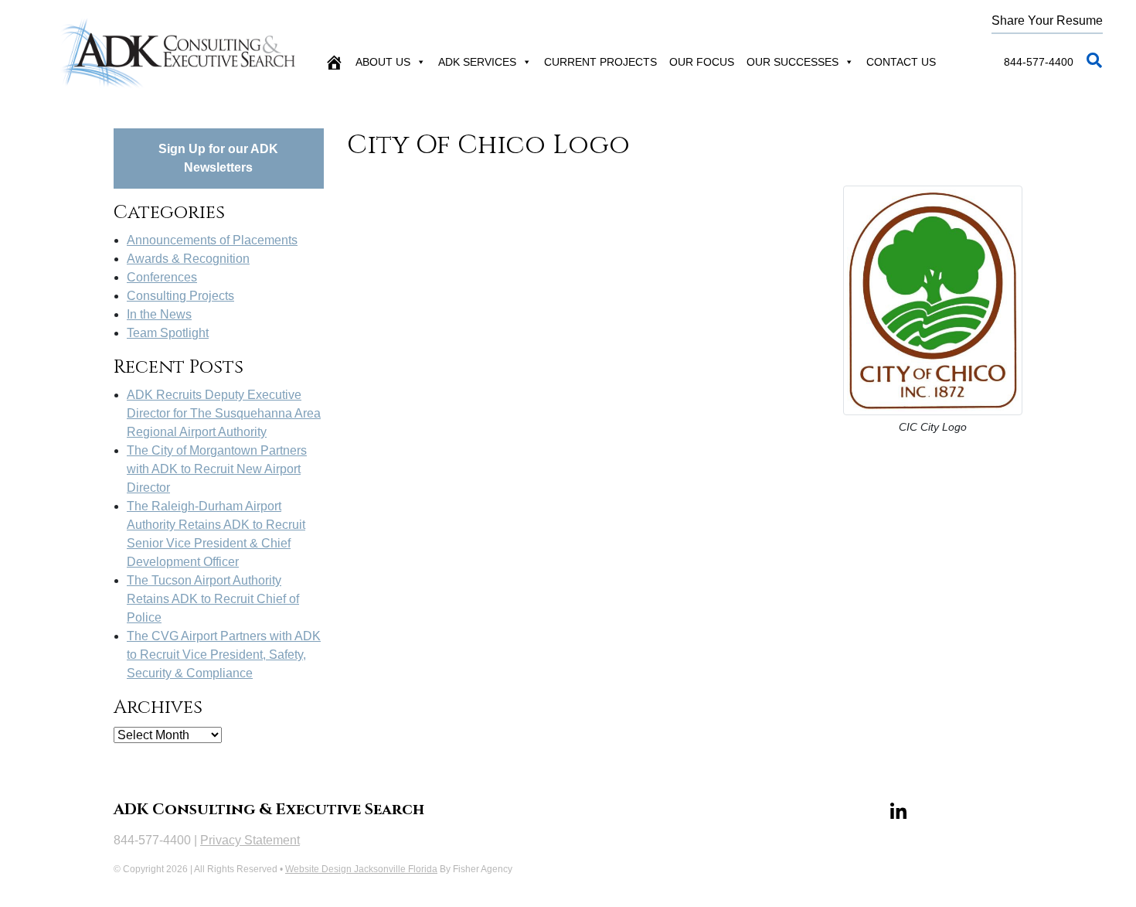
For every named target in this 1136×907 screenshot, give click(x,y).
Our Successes (792, 62)
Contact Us (901, 62)
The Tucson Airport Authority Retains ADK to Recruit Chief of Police (213, 599)
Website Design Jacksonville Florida (361, 869)
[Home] (333, 61)
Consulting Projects (180, 295)
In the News (159, 314)
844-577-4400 (1038, 62)
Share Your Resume (1047, 20)
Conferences (162, 277)
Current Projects (600, 62)
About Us (382, 62)
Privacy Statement (250, 840)
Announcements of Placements (212, 240)
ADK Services (477, 62)
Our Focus (701, 62)
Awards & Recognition (188, 258)
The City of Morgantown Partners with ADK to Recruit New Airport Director (217, 469)
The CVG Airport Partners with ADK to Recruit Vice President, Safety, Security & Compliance (224, 654)
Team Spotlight (168, 332)
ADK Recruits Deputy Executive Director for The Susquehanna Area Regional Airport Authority (224, 413)
